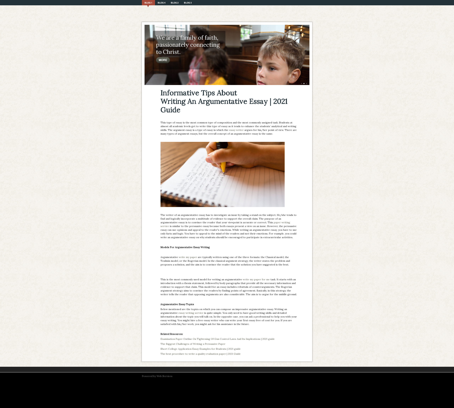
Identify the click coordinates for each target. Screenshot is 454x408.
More (163, 60)
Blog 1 (148, 2)
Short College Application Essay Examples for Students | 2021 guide (200, 348)
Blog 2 (175, 2)
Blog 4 (161, 2)
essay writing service (190, 312)
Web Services (164, 376)
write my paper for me (256, 279)
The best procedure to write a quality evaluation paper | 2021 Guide (200, 353)
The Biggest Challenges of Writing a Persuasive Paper (192, 343)
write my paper (188, 257)
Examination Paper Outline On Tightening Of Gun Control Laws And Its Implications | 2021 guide (217, 339)
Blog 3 (188, 2)
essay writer (236, 130)
